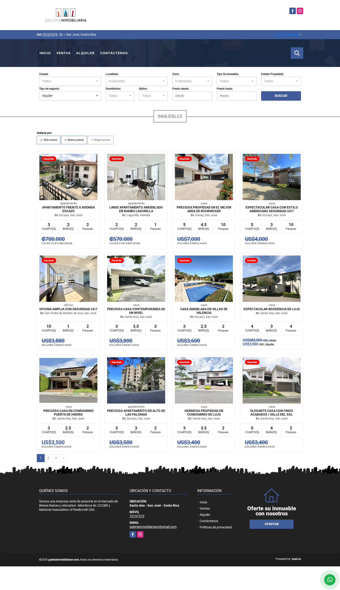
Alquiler (85, 53)
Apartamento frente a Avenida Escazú (68, 209)
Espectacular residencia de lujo (272, 309)
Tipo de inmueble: (228, 74)
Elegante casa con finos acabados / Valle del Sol (271, 412)
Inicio (45, 53)
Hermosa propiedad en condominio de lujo (204, 412)
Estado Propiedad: (272, 74)
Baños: (143, 88)
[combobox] (70, 81)
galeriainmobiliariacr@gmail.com (153, 527)
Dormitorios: (113, 88)
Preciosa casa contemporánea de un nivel (136, 311)
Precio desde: (180, 88)
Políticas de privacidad (216, 527)
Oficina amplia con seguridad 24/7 (68, 309)
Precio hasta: (225, 88)
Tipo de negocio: (49, 88)
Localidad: (112, 74)
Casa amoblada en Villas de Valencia (204, 311)
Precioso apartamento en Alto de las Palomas (136, 412)
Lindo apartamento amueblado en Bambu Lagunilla (136, 209)
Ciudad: (44, 74)
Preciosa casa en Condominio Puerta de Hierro (68, 412)
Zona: (175, 74)
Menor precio (75, 140)
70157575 (50, 34)
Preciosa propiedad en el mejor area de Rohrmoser (204, 209)
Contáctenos (114, 53)
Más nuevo (50, 140)
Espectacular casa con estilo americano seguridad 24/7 (272, 209)
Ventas (63, 53)
